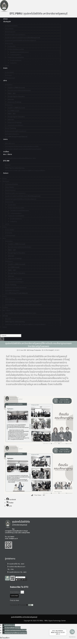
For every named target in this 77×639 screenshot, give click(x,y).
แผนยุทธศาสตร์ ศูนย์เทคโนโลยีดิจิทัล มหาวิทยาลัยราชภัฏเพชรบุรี (20, 40)
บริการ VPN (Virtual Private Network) (16, 137)
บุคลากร (7, 224)
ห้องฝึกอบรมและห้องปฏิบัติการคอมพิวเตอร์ (15, 131)
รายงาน (5, 139)
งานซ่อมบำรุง (13, 63)
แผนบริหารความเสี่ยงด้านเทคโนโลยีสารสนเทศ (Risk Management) (22, 37)
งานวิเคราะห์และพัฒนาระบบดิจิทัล (16, 49)
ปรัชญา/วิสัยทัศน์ (9, 29)
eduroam (11, 99)
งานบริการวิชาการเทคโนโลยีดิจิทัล (16, 57)
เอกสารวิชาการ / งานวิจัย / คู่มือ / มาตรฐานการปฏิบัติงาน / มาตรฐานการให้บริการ (25, 170)
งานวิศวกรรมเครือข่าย (15, 55)
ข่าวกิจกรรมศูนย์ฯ (49, 350)
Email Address (15, 592)
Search (2, 332)
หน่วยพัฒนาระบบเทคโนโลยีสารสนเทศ (20, 52)
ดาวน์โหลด (6, 152)
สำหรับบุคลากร (8, 105)
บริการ (5, 80)
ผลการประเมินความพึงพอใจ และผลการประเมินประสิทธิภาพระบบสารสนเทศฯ (23, 149)
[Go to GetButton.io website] (72, 637)
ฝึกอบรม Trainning (10, 128)
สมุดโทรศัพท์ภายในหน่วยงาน (12, 134)
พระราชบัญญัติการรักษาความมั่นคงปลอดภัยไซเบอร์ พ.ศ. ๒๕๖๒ (20, 158)
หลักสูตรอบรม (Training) (14, 102)
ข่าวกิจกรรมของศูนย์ (10, 78)
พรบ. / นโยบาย (7, 154)
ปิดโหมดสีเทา (5, 638)
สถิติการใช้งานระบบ (10, 143)
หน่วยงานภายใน (9, 43)
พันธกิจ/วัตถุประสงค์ (10, 32)
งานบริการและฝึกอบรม (15, 60)
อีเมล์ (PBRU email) (13, 111)
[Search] (2, 339)
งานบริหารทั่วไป (11, 46)
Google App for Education (16, 96)
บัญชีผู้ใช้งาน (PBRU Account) (16, 87)
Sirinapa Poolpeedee (35, 350)
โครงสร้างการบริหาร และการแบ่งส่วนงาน (15, 34)
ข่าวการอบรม (8, 75)
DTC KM (6, 161)
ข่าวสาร (5, 68)
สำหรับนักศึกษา (9, 85)
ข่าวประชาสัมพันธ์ (9, 72)
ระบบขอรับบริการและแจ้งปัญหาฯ (15, 125)
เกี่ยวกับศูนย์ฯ (7, 22)
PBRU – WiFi (12, 93)
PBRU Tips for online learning (14, 168)
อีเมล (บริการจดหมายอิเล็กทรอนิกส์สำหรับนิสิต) (19, 90)
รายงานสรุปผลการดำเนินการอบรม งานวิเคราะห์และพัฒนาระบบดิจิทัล (21, 146)
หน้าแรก (5, 19)
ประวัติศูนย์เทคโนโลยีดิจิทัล (11, 26)
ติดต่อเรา (5, 173)
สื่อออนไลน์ (7, 165)
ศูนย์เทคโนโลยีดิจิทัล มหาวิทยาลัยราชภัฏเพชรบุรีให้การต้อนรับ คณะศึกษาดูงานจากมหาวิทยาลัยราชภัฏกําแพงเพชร (38, 344)
